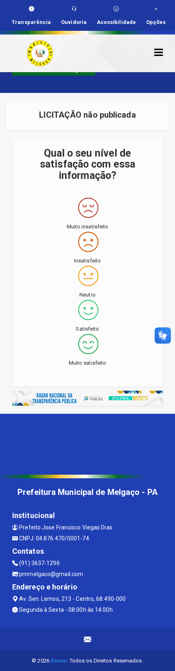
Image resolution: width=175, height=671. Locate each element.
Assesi (58, 661)
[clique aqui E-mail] (88, 639)
